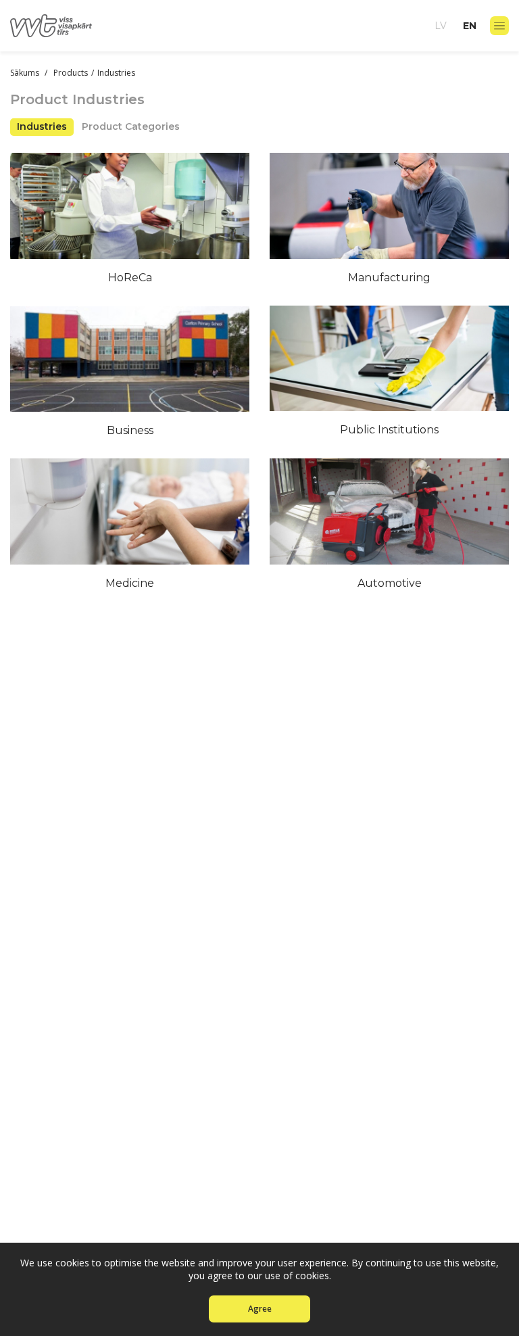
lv (441, 26)
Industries (42, 126)
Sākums (25, 72)
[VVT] (51, 25)
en (469, 26)
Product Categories (131, 126)
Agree (260, 1308)
